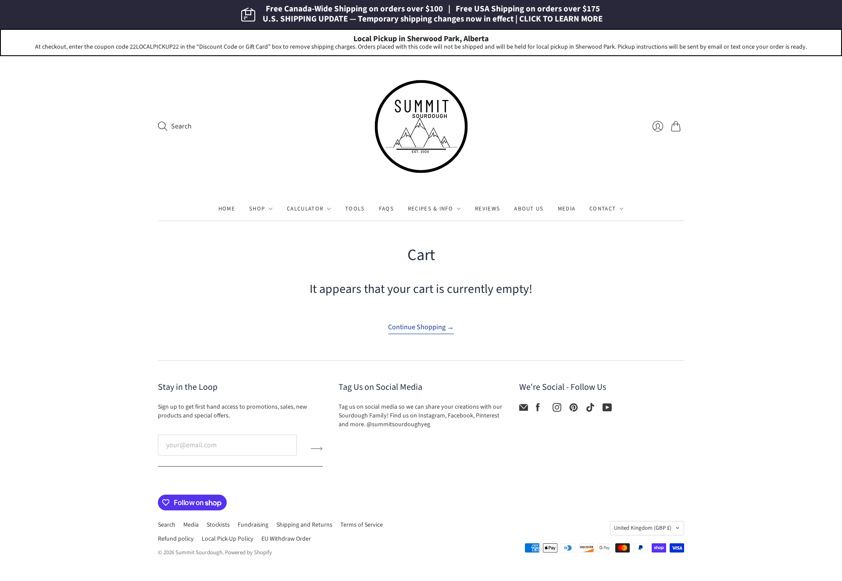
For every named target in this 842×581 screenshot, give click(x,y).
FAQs (386, 209)
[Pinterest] (573, 409)
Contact (602, 209)
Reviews (487, 209)
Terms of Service (361, 524)
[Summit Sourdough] (421, 126)
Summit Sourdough (198, 552)
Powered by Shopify (248, 552)
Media (567, 209)
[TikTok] (590, 409)
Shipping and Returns (304, 524)
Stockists (218, 524)
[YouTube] (607, 409)
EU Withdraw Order (286, 539)
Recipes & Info (430, 209)
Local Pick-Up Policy (227, 539)
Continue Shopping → (421, 327)
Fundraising (253, 524)
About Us (528, 209)
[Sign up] (317, 448)
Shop (257, 209)
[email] (523, 409)
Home (226, 209)
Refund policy (176, 539)
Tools (355, 209)
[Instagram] (557, 409)
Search (166, 524)
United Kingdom (642, 528)
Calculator (305, 209)
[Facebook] (538, 409)
